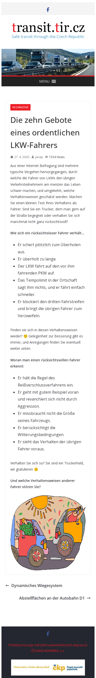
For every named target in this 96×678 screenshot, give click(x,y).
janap (39, 157)
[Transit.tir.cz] (48, 52)
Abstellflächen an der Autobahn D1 (52, 598)
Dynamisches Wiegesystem (36, 585)
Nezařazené (20, 107)
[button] (44, 81)
